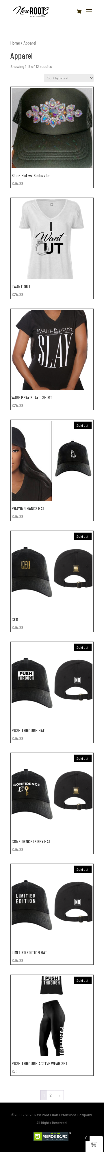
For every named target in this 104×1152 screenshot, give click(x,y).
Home (15, 42)
